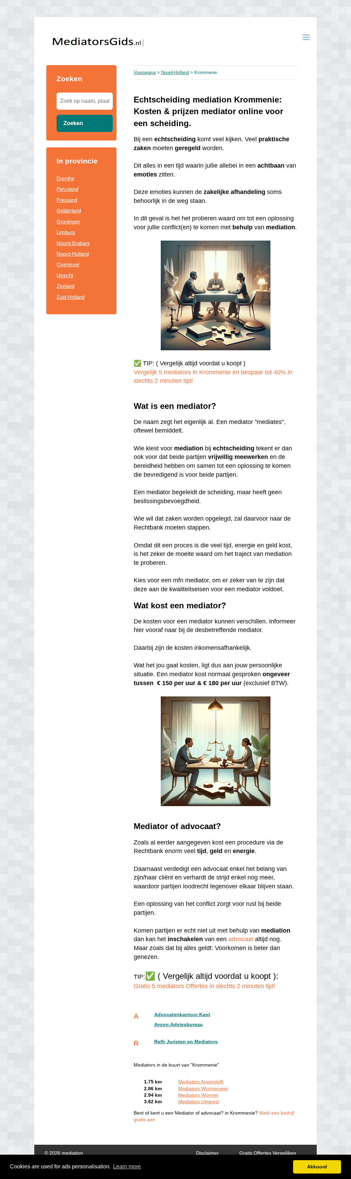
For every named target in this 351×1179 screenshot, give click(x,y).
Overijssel (68, 264)
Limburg (66, 232)
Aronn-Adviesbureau (178, 1024)
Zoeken (73, 123)
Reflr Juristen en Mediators (186, 1041)
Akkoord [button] (317, 1166)
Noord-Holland (73, 254)
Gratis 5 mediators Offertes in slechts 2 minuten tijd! (204, 986)
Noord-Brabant (73, 243)
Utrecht (65, 275)
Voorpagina (145, 72)
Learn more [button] (127, 1166)
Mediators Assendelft (200, 1081)
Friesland (67, 200)
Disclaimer (207, 1153)
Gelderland (69, 211)
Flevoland (67, 189)
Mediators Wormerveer (203, 1088)
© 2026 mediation (64, 1153)
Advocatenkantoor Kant (182, 1014)
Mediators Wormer (198, 1095)
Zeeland (65, 286)
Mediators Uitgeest (198, 1101)
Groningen (68, 221)
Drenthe (65, 178)
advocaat (240, 939)
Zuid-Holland (71, 297)
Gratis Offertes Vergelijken (267, 1153)
